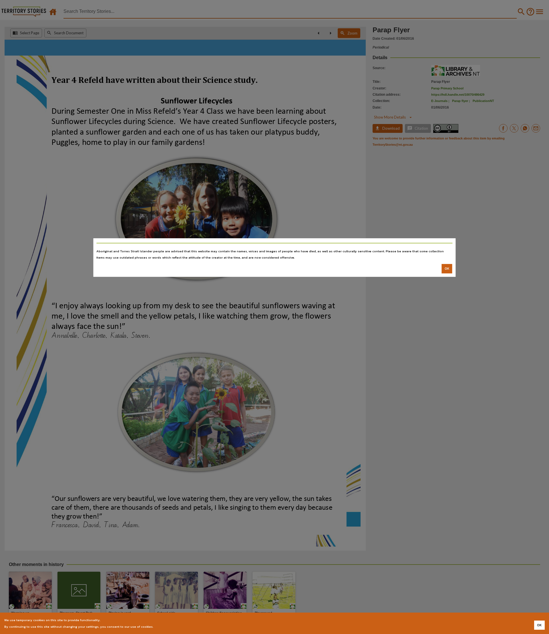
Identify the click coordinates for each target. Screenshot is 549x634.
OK (447, 268)
